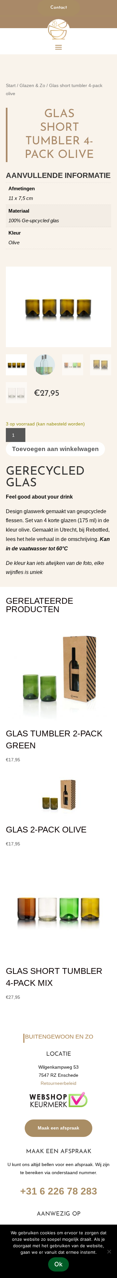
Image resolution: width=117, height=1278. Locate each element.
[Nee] (109, 1251)
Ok (58, 1264)
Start (11, 85)
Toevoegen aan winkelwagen (55, 449)
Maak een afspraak (58, 1127)
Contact (58, 7)
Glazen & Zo (32, 85)
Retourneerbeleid (58, 1083)
